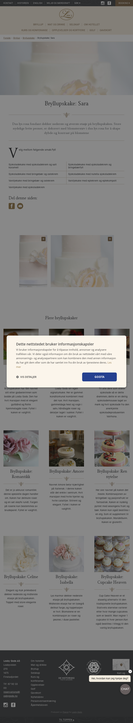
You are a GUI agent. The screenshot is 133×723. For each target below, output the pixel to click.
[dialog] (66, 362)
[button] (26, 377)
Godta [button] (99, 377)
